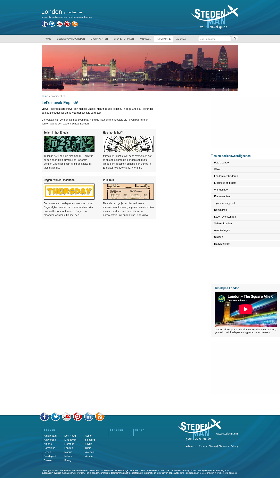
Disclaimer (224, 446)
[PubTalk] (108, 179)
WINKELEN (145, 39)
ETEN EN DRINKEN (124, 39)
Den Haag (70, 435)
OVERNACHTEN (99, 39)
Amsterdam (50, 435)
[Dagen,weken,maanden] (59, 179)
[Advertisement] (99, 230)
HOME (47, 39)
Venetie (89, 456)
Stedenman (74, 12)
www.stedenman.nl (227, 433)
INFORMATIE (164, 39)
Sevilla (88, 444)
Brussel (48, 460)
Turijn (88, 448)
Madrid (68, 452)
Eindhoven (70, 439)
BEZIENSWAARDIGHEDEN (71, 39)
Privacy (234, 446)
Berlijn (47, 452)
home (45, 96)
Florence (69, 444)
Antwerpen (50, 439)
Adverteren (191, 446)
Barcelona (49, 448)
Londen (68, 448)
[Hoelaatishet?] (113, 132)
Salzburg (90, 439)
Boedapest (50, 456)
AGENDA (181, 39)
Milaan (68, 456)
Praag (67, 460)
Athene (48, 444)
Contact (203, 446)
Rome (88, 435)
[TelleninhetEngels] (56, 132)
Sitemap (213, 446)
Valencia (89, 452)
